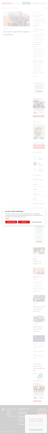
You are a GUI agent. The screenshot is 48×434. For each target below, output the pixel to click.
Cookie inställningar (37, 222)
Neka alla (24, 222)
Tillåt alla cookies (11, 222)
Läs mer (7, 218)
